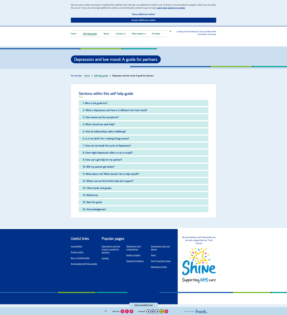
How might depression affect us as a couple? (109, 152)
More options (138, 33)
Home (73, 33)
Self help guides (90, 33)
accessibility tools (143, 305)
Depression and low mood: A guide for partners (111, 249)
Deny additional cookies (157, 14)
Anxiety (105, 258)
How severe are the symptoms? (102, 117)
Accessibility (76, 246)
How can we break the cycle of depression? (108, 145)
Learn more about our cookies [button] (171, 8)
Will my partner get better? (100, 166)
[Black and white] (148, 311)
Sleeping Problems (135, 261)
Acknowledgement (96, 209)
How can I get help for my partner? (103, 159)
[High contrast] (162, 311)
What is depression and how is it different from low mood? (116, 110)
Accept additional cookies (157, 20)
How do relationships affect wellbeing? (105, 131)
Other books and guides (99, 188)
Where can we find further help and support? (109, 181)
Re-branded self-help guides (84, 264)
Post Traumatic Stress (161, 261)
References (92, 195)
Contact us (120, 33)
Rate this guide (94, 202)
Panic (153, 255)
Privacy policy (77, 252)
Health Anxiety (133, 255)
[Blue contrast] (153, 311)
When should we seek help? (100, 124)
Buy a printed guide (80, 258)
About (106, 33)
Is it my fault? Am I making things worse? (107, 138)
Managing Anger (159, 267)
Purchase (156, 33)
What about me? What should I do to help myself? (112, 173)
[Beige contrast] (157, 311)
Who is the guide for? (96, 103)
